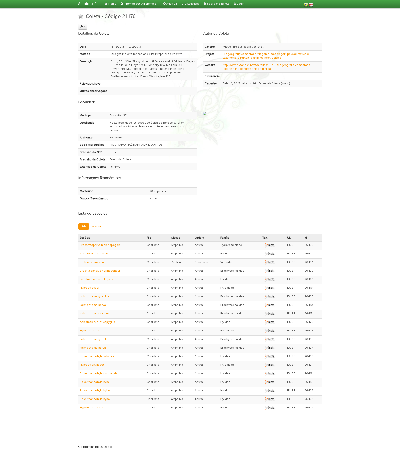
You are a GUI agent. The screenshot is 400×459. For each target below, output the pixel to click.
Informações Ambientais (140, 3)
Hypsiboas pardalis (92, 407)
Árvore (96, 226)
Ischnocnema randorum (95, 313)
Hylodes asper (89, 287)
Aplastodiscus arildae (94, 253)
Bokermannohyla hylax (95, 382)
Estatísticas (191, 3)
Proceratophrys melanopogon (100, 245)
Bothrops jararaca (92, 262)
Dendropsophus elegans (96, 279)
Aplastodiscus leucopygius (97, 322)
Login (240, 3)
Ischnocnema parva (93, 304)
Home (112, 3)
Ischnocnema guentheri (95, 296)
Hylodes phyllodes (92, 364)
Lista (84, 226)
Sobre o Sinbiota (218, 3)
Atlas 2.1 (171, 3)
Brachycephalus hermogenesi (100, 270)
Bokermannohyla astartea (97, 356)
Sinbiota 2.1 (88, 4)
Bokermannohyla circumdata (99, 373)
